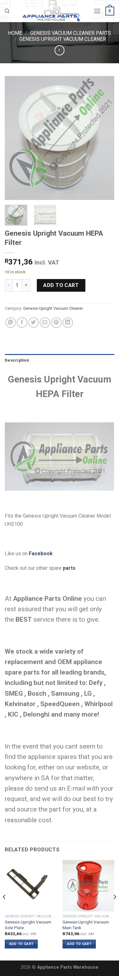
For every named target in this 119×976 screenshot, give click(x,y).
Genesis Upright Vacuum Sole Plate (28, 924)
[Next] (104, 137)
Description (17, 360)
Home (15, 33)
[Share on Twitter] (33, 322)
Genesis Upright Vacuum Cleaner (62, 39)
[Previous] (15, 137)
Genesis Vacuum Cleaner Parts (70, 33)
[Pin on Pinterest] (56, 322)
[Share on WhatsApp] (10, 322)
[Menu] (97, 11)
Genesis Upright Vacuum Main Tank (86, 924)
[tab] (59, 360)
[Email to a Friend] (45, 322)
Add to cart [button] (21, 944)
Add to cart (61, 285)
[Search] (7, 11)
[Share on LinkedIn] (68, 322)
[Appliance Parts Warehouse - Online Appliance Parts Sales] (51, 11)
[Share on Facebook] (22, 322)
